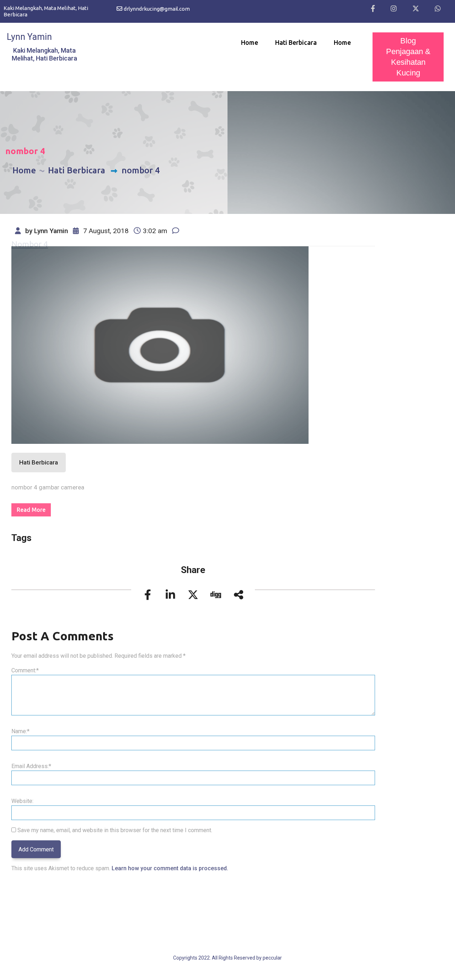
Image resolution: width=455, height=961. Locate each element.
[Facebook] (373, 8)
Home (249, 42)
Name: (20, 731)
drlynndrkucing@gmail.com (157, 9)
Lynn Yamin (29, 37)
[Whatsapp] (438, 8)
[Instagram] (394, 8)
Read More (31, 509)
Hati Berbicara (296, 42)
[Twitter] (415, 8)
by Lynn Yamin (45, 231)
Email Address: (31, 766)
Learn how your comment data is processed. (170, 868)
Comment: (25, 670)
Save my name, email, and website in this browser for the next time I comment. (114, 830)
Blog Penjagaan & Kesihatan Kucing (408, 56)
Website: (22, 801)
